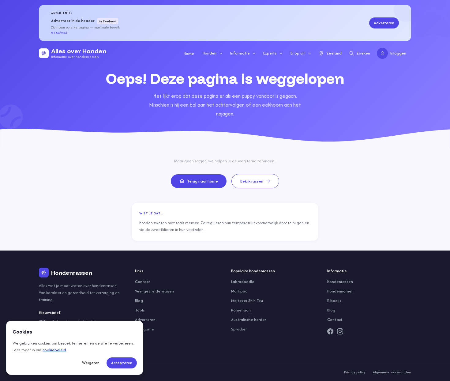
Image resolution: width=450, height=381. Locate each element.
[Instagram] (340, 331)
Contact (142, 282)
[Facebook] (330, 331)
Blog (139, 301)
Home (189, 53)
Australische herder (248, 320)
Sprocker (239, 329)
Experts (270, 53)
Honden (209, 53)
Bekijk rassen (251, 181)
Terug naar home (202, 181)
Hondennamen (340, 291)
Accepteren (121, 363)
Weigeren (90, 363)
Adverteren (384, 23)
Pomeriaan (241, 310)
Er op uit (298, 53)
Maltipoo (239, 291)
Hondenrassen (340, 282)
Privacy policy (355, 372)
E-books (334, 301)
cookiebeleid (54, 350)
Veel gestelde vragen (154, 291)
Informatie (240, 53)
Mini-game (144, 329)
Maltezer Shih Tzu (247, 301)
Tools (140, 310)
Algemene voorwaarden (392, 372)
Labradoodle (242, 282)
